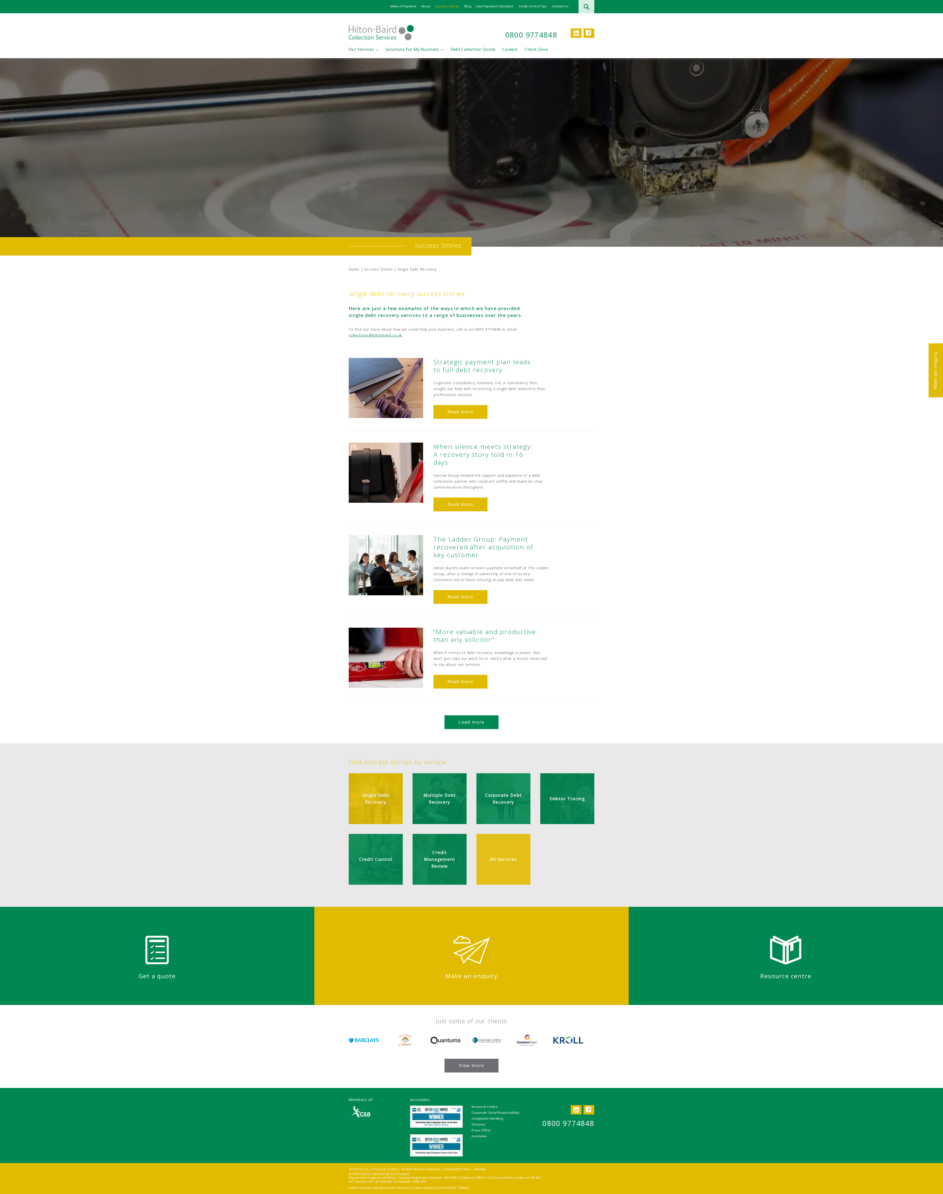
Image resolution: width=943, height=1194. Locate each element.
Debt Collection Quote (473, 49)
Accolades (479, 1136)
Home (354, 269)
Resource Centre (485, 1106)
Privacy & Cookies (385, 1169)
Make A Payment (403, 6)
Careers (510, 49)
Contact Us (560, 6)
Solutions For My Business (412, 49)
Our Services (361, 49)
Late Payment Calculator (494, 6)
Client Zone (536, 49)
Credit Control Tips (532, 6)
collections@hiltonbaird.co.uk (375, 335)
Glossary (478, 1124)
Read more (460, 412)
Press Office (481, 1130)
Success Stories (447, 6)
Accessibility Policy (457, 1169)
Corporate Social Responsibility (495, 1112)
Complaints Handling (487, 1118)
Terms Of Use (359, 1169)
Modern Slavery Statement (421, 1169)
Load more (471, 722)
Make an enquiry (935, 370)
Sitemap (480, 1169)
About (425, 6)
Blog (467, 6)
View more (471, 1065)
